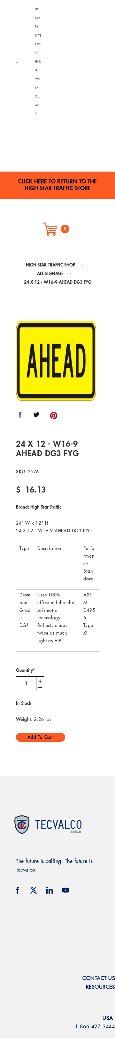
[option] (56, 361)
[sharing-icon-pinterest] (54, 416)
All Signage (50, 273)
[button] (86, 62)
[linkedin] (49, 890)
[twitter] (33, 890)
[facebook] (17, 890)
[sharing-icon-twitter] (36, 416)
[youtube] (65, 890)
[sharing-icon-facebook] (20, 416)
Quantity (25, 670)
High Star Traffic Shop (50, 265)
